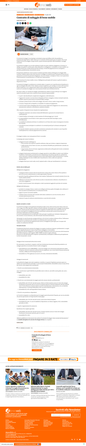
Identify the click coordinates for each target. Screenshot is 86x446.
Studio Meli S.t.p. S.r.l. (21, 20)
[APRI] (6, 5)
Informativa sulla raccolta (7, 444)
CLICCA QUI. (20, 322)
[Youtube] (79, 439)
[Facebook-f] (74, 439)
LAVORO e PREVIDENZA (29, 14)
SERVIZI (48, 9)
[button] (18, 23)
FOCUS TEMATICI (33, 9)
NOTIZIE (26, 9)
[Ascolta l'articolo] (18, 54)
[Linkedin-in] (72, 439)
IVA (31, 328)
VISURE (60, 9)
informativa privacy (76, 417)
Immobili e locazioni (25, 328)
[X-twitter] (77, 439)
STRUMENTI (54, 9)
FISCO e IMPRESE (20, 14)
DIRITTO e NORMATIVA (39, 14)
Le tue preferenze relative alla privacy (26, 444)
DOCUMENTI (42, 9)
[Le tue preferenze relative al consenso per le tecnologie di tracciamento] (84, 444)
